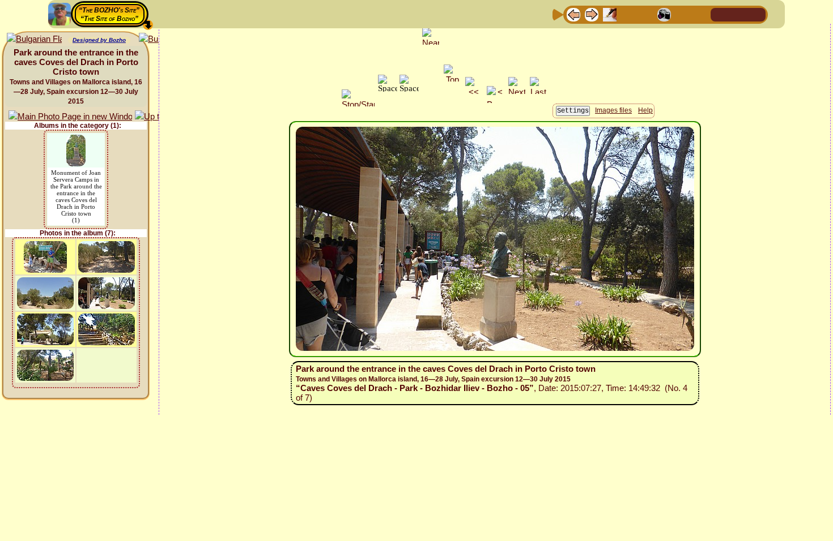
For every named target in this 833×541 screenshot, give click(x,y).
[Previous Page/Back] (573, 14)
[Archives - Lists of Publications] (610, 14)
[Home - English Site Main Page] (738, 14)
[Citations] (628, 14)
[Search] (700, 14)
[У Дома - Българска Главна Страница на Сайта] (756, 14)
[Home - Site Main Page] (720, 14)
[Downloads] (682, 14)
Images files (613, 110)
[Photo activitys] (664, 14)
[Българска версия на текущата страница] (34, 39)
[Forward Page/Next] (591, 14)
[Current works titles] (646, 14)
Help (645, 110)
